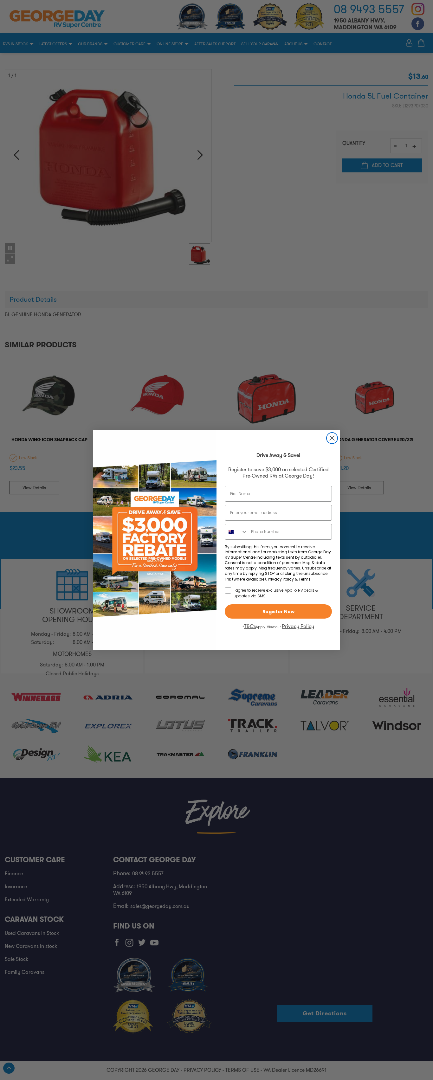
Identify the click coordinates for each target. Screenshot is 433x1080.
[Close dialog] (332, 438)
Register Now (278, 611)
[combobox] (236, 531)
